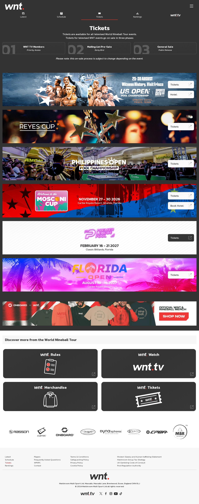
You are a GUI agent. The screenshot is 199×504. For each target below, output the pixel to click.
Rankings (9, 465)
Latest (8, 456)
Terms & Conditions (79, 456)
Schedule (9, 459)
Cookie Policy (76, 465)
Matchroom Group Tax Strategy (131, 459)
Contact (37, 465)
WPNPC (37, 462)
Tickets (8, 462)
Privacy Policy (76, 462)
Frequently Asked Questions (47, 459)
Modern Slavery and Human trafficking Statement (139, 456)
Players (37, 456)
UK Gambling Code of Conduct (131, 462)
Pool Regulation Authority (129, 465)
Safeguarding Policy (79, 459)
